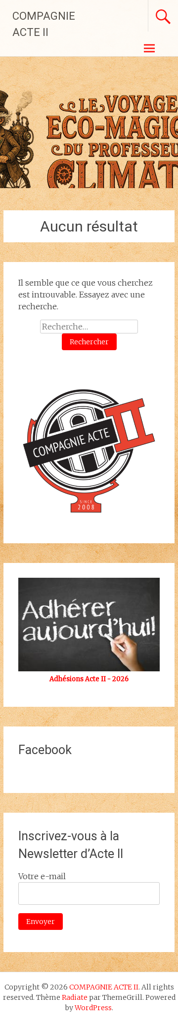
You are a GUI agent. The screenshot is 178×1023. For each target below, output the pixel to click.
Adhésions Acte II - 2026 (89, 679)
